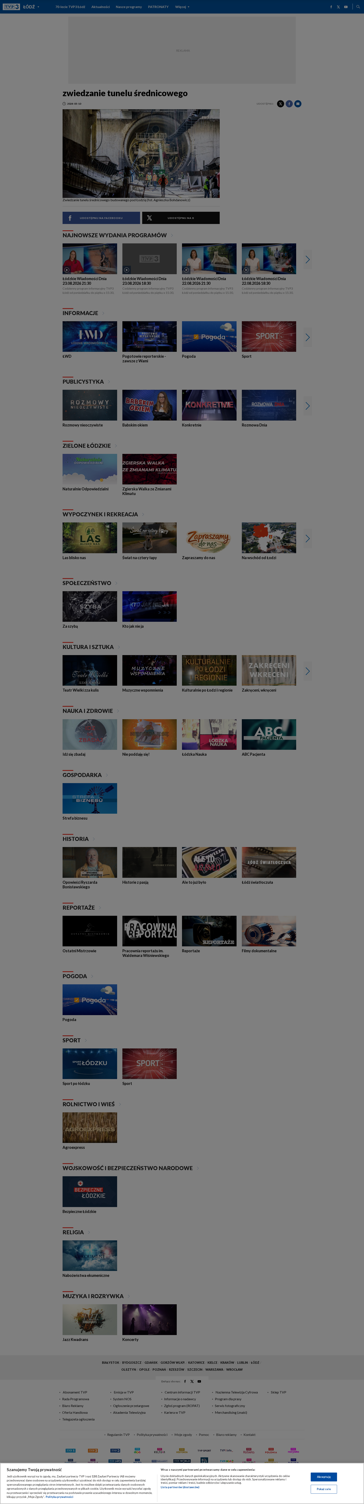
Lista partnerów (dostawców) (180, 1487)
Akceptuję (324, 1476)
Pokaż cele (324, 1489)
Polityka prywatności (59, 1497)
